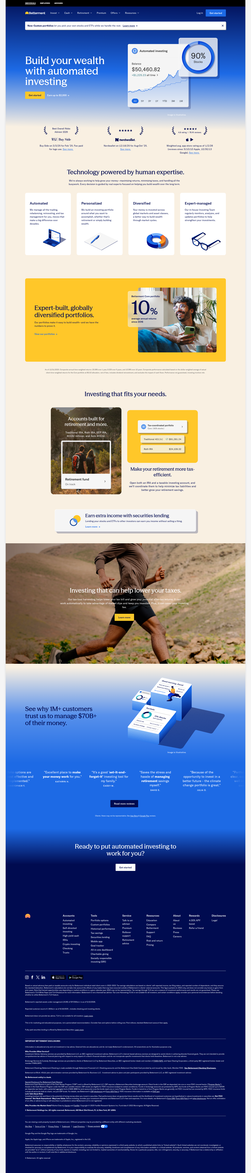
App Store (134, 816)
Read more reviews (124, 803)
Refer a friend (196, 928)
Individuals (30, 3)
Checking (67, 948)
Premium (101, 12)
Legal (214, 920)
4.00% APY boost (194, 922)
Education (151, 920)
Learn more (129, 25)
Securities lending (100, 937)
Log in (200, 12)
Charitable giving (99, 954)
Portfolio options (100, 920)
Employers (45, 3)
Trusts (66, 952)
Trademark (66, 1126)
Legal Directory (79, 1126)
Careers (177, 936)
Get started (216, 13)
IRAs (65, 939)
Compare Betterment (152, 926)
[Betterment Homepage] (35, 13)
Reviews (177, 928)
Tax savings (97, 933)
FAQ (148, 936)
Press (176, 932)
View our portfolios (44, 334)
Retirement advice (128, 941)
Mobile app (96, 941)
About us (176, 922)
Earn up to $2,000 (57, 95)
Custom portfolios (100, 924)
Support (150, 932)
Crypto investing (71, 944)
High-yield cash (71, 935)
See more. (68, 149)
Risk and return (154, 940)
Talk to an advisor (127, 922)
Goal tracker (97, 945)
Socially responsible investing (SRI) (101, 960)
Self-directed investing (70, 930)
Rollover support (126, 934)
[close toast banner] (222, 25)
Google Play (144, 816)
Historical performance (103, 928)
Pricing (150, 944)
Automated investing (69, 922)
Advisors (58, 3)
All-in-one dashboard (102, 949)
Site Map (28, 1126)
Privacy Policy (53, 1126)
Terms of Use (40, 1126)
